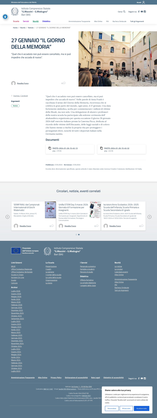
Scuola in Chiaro (17, 274)
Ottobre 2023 (16, 368)
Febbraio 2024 (16, 362)
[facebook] (139, 12)
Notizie (15, 105)
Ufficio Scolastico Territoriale (21, 271)
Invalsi (13, 280)
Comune (14, 283)
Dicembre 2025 (17, 310)
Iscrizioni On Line (17, 277)
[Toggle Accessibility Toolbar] (5, 16)
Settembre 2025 (17, 318)
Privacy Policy (56, 377)
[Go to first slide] (149, 217)
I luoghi (48, 269)
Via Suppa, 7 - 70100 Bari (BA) (81, 386)
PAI (107, 21)
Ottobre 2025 (16, 315)
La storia (49, 283)
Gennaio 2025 (16, 338)
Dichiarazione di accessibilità (76, 377)
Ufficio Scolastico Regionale (21, 269)
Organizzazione (51, 280)
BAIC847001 (86, 395)
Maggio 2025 (16, 326)
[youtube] (142, 12)
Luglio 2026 (15, 291)
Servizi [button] (26, 21)
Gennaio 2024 (16, 365)
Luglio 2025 (15, 321)
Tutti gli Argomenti (137, 21)
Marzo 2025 (15, 332)
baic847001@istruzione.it (67, 389)
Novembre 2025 (17, 313)
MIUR (13, 266)
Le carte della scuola (53, 277)
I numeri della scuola (53, 274)
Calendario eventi (121, 271)
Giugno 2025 (16, 324)
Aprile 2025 (15, 329)
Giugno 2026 (16, 293)
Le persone (50, 271)
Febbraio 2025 (16, 335)
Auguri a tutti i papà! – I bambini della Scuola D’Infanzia (125, 206)
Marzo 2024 (15, 360)
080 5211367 (48, 389)
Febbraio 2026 (16, 304)
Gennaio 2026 (16, 307)
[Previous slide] (7, 217)
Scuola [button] (16, 21)
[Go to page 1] (76, 234)
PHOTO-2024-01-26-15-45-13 (65, 148)
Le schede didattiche (88, 282)
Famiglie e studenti (87, 269)
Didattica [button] (46, 21)
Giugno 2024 (16, 351)
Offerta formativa (86, 280)
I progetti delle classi (88, 285)
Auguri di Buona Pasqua (77, 204)
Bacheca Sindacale (119, 21)
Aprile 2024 (15, 357)
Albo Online (98, 21)
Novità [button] (36, 21)
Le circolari (119, 269)
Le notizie (118, 266)
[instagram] (145, 12)
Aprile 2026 (15, 299)
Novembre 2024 (17, 343)
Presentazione (51, 266)
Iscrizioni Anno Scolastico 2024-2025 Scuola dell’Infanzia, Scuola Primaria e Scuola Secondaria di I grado (38, 207)
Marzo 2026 (15, 302)
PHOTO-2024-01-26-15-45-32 (116, 148)
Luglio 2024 (15, 349)
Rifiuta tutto (126, 408)
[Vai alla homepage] (15, 11)
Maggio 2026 (16, 296)
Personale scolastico (88, 266)
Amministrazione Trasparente (79, 21)
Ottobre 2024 (16, 346)
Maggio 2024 (16, 354)
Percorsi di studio (86, 271)
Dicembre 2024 (17, 340)
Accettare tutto (142, 408)
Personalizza (112, 408)
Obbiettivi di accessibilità (113, 377)
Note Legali (95, 377)
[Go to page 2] (79, 234)
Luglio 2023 (15, 371)
